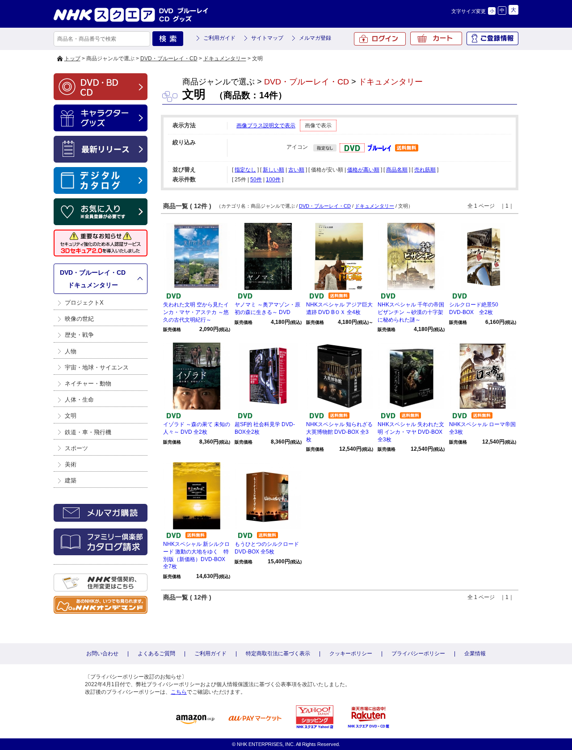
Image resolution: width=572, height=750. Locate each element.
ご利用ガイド (219, 38)
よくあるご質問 (156, 653)
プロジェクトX (84, 302)
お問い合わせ (102, 653)
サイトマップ (267, 38)
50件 (256, 179)
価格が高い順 (363, 170)
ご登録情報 (492, 38)
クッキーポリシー (350, 653)
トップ (72, 58)
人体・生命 (79, 399)
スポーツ (76, 448)
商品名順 (397, 170)
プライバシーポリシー (418, 653)
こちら (179, 692)
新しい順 (273, 170)
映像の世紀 (79, 318)
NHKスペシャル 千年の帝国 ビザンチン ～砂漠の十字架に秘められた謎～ (411, 312)
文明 (70, 415)
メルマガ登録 (315, 38)
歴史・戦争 (79, 334)
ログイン (380, 39)
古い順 (296, 170)
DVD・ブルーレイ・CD (169, 58)
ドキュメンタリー (224, 58)
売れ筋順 (425, 170)
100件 (273, 179)
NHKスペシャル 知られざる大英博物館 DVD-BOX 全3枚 (339, 432)
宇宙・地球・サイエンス (97, 367)
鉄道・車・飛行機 (88, 432)
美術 (70, 464)
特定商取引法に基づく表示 (278, 653)
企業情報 (475, 653)
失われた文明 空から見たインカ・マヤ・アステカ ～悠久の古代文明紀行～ (196, 312)
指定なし (245, 170)
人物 (70, 351)
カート (436, 38)
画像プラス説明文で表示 (265, 125)
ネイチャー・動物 (88, 383)
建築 (70, 480)
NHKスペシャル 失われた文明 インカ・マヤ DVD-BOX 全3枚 (411, 432)
